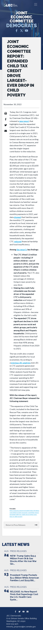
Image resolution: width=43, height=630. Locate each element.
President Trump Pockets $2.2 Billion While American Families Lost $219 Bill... (24, 578)
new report (24, 121)
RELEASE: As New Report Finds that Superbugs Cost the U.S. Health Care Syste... (24, 595)
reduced (18, 241)
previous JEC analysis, (21, 363)
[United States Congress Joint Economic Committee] (11, 4)
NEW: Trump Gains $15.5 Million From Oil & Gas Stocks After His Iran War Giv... (23, 559)
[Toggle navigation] (35, 4)
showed (17, 217)
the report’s (21, 249)
